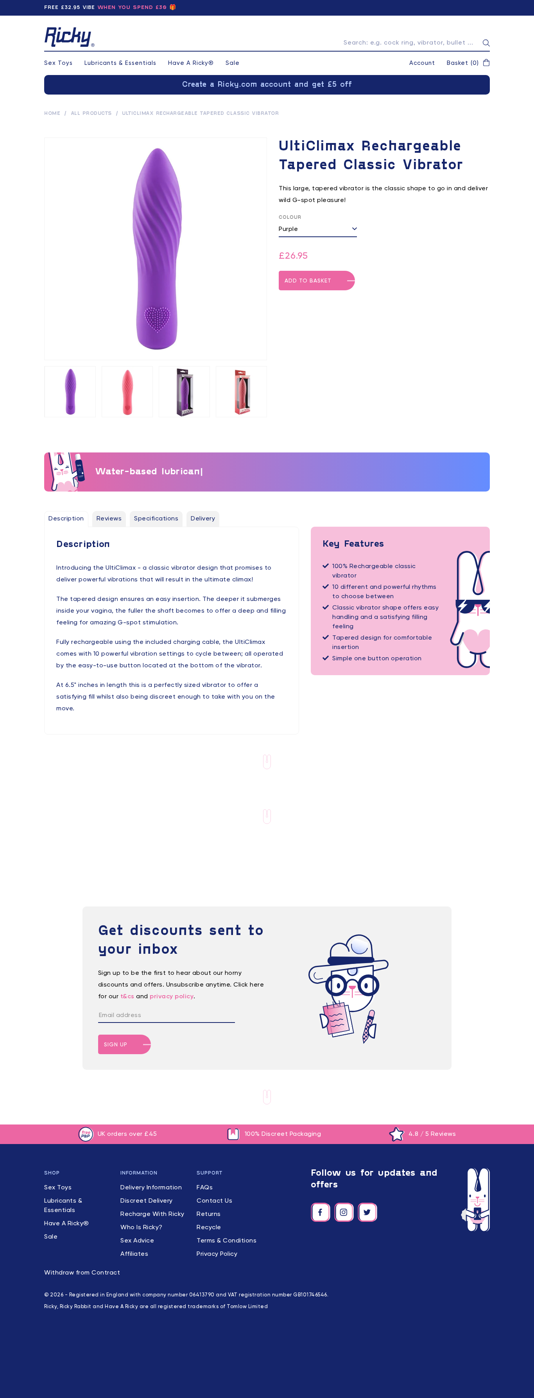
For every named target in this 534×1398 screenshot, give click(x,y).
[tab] (66, 519)
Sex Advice (137, 1241)
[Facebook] (320, 1212)
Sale (233, 63)
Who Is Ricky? (141, 1228)
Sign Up (115, 1045)
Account (422, 63)
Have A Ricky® (191, 63)
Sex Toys (58, 63)
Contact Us (214, 1201)
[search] (486, 43)
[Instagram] (344, 1212)
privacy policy (172, 997)
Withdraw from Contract (82, 1273)
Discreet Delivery (146, 1201)
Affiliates (134, 1254)
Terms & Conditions (226, 1241)
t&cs (127, 997)
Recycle (209, 1228)
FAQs (205, 1188)
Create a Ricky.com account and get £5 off (267, 84)
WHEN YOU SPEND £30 (132, 7)
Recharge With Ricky (152, 1214)
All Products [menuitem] (91, 113)
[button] (468, 63)
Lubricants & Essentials (120, 63)
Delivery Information (151, 1188)
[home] (69, 37)
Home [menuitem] (52, 113)
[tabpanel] (171, 627)
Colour (290, 217)
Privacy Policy (217, 1254)
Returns (209, 1214)
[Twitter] (367, 1212)
